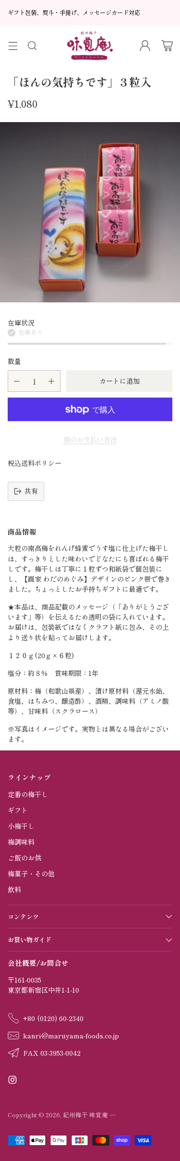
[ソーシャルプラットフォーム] (12, 1081)
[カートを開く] (167, 46)
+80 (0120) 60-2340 (53, 1018)
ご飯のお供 (24, 857)
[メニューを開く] (13, 45)
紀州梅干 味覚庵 (85, 1114)
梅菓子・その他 (31, 873)
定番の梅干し (28, 794)
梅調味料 (21, 842)
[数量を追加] (51, 381)
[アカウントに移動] (145, 46)
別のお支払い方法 (90, 439)
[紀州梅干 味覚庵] (90, 45)
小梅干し (21, 826)
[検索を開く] (32, 45)
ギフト (18, 810)
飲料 (14, 889)
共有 (31, 491)
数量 (14, 361)
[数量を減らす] (16, 381)
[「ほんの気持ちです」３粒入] (90, 212)
